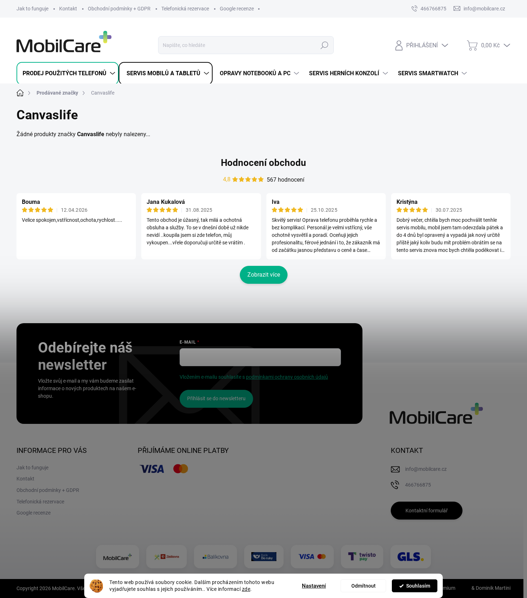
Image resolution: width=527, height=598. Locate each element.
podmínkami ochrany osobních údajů (287, 377)
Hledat (324, 45)
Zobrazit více (263, 274)
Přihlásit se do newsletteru (216, 398)
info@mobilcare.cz (426, 469)
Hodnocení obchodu (263, 162)
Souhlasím (418, 586)
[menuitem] (67, 73)
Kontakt (68, 8)
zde (246, 589)
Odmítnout (363, 586)
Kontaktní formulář (426, 510)
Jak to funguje (32, 8)
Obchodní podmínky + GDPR (119, 8)
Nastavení (314, 586)
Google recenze (237, 8)
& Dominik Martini (490, 588)
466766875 (433, 8)
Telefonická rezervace (185, 8)
